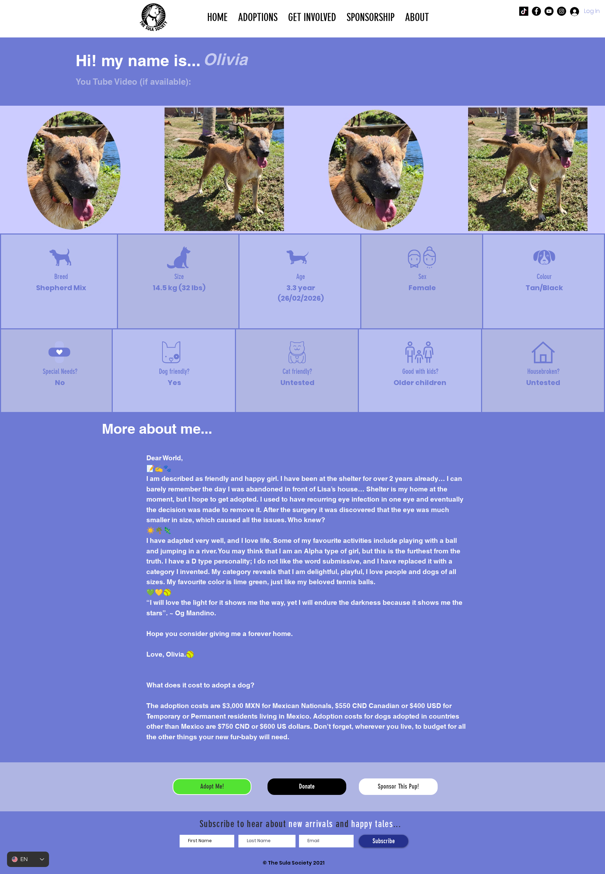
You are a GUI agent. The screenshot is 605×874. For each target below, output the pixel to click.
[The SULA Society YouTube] (549, 11)
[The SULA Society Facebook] (536, 11)
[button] (258, 16)
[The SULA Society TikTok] (523, 11)
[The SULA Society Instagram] (561, 11)
